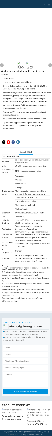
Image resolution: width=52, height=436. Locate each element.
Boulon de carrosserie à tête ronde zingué (12, 417)
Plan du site (13, 434)
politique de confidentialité (32, 434)
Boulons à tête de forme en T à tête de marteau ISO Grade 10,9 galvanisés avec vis (37, 423)
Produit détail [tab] (26, 152)
